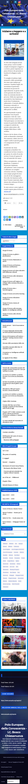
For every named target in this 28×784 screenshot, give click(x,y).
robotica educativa (13, 581)
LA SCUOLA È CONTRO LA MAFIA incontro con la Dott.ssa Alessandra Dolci (13, 376)
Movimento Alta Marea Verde (12, 468)
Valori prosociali (15, 584)
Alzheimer (5, 544)
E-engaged (6, 458)
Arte (16, 544)
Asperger (21, 544)
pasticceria (5, 575)
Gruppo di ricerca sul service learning (13, 294)
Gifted (4, 561)
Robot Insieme (8, 224)
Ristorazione (20, 578)
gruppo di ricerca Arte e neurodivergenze (9, 289)
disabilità (5, 555)
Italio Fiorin (5, 567)
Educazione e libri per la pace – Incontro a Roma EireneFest (12, 390)
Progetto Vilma (7, 481)
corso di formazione (7, 552)
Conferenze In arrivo (20, 626)
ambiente (11, 544)
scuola (19, 581)
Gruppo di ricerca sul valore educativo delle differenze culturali (14, 271)
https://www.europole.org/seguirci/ (11, 700)
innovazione (12, 564)
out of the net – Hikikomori (11, 477)
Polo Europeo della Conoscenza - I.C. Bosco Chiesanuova (14, 13)
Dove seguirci (3, 762)
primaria (5, 578)
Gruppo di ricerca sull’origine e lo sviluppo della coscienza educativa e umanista (13, 283)
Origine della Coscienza (9, 401)
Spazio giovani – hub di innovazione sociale (19, 226)
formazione (17, 558)
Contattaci (3, 781)
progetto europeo (12, 578)
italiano (18, 564)
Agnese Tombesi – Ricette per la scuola (12, 513)
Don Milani (16, 555)
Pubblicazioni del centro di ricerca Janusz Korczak (12, 437)
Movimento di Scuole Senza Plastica (13, 466)
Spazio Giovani (9, 610)
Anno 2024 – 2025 (8, 499)
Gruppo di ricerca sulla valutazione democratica (13, 277)
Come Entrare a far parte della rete (7, 777)
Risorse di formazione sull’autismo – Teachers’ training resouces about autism (13, 338)
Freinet (23, 558)
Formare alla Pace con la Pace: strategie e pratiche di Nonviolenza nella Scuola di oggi (13, 406)
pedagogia (12, 575)
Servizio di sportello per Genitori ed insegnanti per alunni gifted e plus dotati (13, 383)
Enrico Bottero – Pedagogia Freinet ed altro (14, 523)
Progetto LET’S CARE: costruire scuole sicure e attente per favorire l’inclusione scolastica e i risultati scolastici (14, 414)
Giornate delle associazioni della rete (13, 343)
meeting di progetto (14, 569)
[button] (25, 25)
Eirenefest (5, 558)
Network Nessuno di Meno (10, 485)
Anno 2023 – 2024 (8, 495)
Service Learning (6, 584)
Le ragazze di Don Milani (10, 358)
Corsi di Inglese (6, 549)
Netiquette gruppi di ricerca (6, 767)
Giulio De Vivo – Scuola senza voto (13, 518)
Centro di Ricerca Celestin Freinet (12, 509)
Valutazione (5, 587)
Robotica (5, 581)
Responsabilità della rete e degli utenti (8, 772)
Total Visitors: (5, 686)
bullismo (10, 546)
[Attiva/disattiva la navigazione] (14, 25)
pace (19, 572)
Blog (5, 610)
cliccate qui (7, 191)
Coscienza (16, 552)
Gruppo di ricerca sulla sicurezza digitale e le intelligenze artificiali (12, 309)
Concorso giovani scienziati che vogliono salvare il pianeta (13, 472)
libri (17, 567)
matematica (5, 569)
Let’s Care (6, 450)
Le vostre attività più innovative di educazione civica (13, 421)
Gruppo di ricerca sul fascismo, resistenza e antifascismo (12, 266)
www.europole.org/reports (8, 714)
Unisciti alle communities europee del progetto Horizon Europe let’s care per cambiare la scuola (14, 369)
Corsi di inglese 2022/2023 (18, 549)
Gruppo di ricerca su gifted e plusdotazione (11, 255)
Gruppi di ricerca (7, 250)
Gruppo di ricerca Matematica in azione (12, 260)
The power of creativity (9, 454)
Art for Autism (7, 643)
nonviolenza (5, 572)
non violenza (13, 572)
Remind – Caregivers (9, 462)
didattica (22, 552)
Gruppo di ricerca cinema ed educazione (11, 304)
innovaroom (5, 564)
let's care (12, 567)
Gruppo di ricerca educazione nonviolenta (11, 298)
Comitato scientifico (8, 432)
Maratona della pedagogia (11, 440)
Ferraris (11, 558)
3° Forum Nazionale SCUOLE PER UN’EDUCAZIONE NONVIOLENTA (12, 332)
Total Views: (5, 682)
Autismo (5, 546)
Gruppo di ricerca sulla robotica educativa (12, 315)
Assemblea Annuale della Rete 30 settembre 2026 (12, 348)
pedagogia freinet (19, 575)
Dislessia (11, 555)
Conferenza (16, 546)
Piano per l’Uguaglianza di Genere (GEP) (16, 762)
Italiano (7, 241)
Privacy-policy (19, 777)
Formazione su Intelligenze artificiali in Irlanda (13, 353)
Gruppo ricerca (10, 561)
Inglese (17, 561)
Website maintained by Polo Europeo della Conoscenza (14, 757)
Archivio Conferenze (8, 626)
